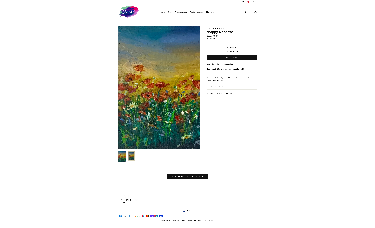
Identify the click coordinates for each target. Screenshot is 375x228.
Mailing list (210, 12)
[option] (159, 87)
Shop (170, 12)
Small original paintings (219, 28)
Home (162, 12)
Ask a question (216, 87)
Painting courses (196, 12)
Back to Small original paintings (189, 177)
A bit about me (181, 12)
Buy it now (232, 57)
